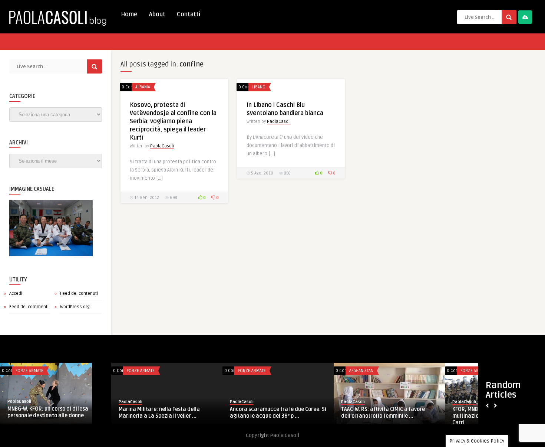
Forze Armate (29, 370)
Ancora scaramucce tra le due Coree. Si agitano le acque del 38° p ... (278, 412)
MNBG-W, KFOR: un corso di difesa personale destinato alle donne (47, 412)
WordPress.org (75, 307)
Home (129, 14)
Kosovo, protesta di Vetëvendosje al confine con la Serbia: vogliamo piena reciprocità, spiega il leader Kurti (173, 121)
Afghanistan (361, 370)
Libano (258, 87)
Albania (142, 87)
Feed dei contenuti (79, 293)
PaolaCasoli (162, 146)
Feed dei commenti (29, 307)
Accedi (15, 293)
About (157, 14)
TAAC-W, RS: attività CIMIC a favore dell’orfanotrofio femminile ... (383, 412)
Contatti (188, 14)
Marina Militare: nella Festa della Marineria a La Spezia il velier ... (159, 412)
